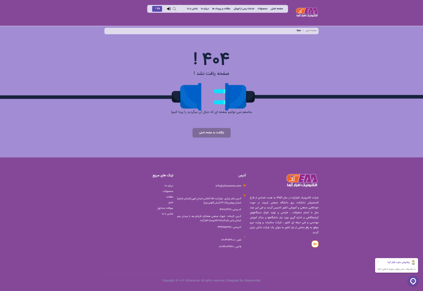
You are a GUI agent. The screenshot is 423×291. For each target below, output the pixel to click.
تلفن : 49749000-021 (231, 240)
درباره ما (205, 9)
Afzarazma (192, 281)
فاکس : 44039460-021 (230, 247)
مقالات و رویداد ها (221, 9)
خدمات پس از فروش (244, 9)
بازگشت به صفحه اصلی (211, 133)
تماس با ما (192, 9)
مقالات (169, 197)
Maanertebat (252, 281)
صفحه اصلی (277, 9)
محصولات (263, 9)
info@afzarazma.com (228, 186)
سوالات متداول (165, 208)
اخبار (170, 203)
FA (158, 9)
